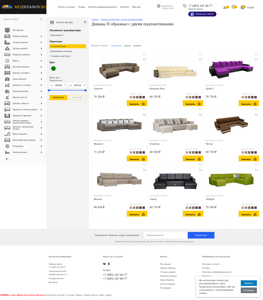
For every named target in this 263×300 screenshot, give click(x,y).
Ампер (153, 199)
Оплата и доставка (66, 7)
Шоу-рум (136, 7)
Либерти (210, 199)
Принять (248, 283)
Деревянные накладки (61, 51)
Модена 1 (99, 144)
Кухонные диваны (168, 276)
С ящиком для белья (60, 56)
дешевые (137, 46)
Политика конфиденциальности (102, 7)
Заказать (134, 104)
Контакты (124, 7)
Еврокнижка (57, 35)
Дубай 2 (210, 88)
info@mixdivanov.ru (58, 274)
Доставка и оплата (210, 264)
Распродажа (165, 288)
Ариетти (98, 88)
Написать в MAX (204, 14)
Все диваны (165, 264)
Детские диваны (167, 284)
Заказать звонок (195, 9)
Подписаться (201, 235)
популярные (116, 46)
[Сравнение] (144, 59)
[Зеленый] (53, 71)
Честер (209, 144)
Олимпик (155, 144)
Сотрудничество (56, 278)
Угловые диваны (167, 272)
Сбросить (77, 97)
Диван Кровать (167, 280)
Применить (58, 97)
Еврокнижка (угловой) (102, 85)
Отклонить (248, 290)
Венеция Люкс (157, 88)
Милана (98, 199)
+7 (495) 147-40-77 (200, 5)
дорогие (127, 46)
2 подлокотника (58, 46)
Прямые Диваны (167, 268)
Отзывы (81, 7)
